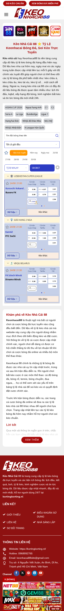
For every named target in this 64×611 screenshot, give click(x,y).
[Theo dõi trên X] (22, 573)
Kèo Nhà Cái (10, 476)
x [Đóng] (9, 579)
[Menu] (6, 13)
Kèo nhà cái (10, 58)
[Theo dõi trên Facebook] (16, 573)
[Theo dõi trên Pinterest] (28, 573)
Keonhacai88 (14, 320)
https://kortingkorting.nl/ (33, 548)
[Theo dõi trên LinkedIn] (34, 573)
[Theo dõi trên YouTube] (40, 573)
